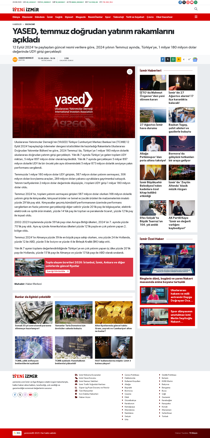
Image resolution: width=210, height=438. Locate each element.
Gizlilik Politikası (169, 375)
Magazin (81, 17)
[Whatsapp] (35, 394)
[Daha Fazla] (178, 59)
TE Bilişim (193, 433)
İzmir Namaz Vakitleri (88, 381)
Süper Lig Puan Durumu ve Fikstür (94, 388)
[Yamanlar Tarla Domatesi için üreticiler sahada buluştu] (74, 312)
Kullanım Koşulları (132, 381)
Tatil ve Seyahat (135, 17)
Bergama (166, 388)
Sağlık (58, 17)
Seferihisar (167, 413)
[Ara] (195, 9)
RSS (18, 433)
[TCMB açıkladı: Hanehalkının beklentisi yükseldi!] (74, 347)
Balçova (165, 384)
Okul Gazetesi (164, 17)
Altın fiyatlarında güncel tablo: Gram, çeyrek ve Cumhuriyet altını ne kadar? (113, 328)
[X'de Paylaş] (167, 59)
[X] (20, 394)
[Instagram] (25, 394)
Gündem (40, 17)
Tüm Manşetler (86, 391)
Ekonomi (27, 17)
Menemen (166, 410)
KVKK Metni (167, 381)
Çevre (150, 17)
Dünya (16, 17)
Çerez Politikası (132, 375)
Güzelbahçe (130, 400)
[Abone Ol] (195, 60)
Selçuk (128, 416)
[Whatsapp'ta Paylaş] (173, 59)
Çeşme (128, 394)
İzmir (50, 17)
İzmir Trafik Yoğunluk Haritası (92, 384)
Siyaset (69, 17)
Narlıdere (129, 413)
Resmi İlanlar (95, 17)
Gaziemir (166, 397)
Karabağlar (167, 400)
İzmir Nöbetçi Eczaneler (90, 375)
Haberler (17, 24)
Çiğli (164, 394)
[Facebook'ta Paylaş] (163, 59)
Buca (164, 391)
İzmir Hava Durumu (87, 378)
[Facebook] (15, 394)
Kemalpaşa (130, 407)
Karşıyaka (166, 403)
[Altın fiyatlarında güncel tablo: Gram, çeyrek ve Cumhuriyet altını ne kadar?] (114, 312)
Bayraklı (128, 388)
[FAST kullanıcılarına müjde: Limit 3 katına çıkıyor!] (114, 347)
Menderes (130, 410)
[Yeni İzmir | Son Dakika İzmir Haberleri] (26, 9)
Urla (126, 419)
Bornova (129, 391)
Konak (165, 407)
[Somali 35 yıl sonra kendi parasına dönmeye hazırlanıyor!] (34, 312)
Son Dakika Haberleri (88, 394)
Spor (108, 17)
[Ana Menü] (196, 17)
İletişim (165, 378)
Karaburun (129, 403)
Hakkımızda (130, 378)
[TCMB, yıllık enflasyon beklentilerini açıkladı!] (34, 347)
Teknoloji (118, 17)
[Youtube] (30, 394)
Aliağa (128, 384)
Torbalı (165, 416)
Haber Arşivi (84, 397)
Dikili (127, 397)
